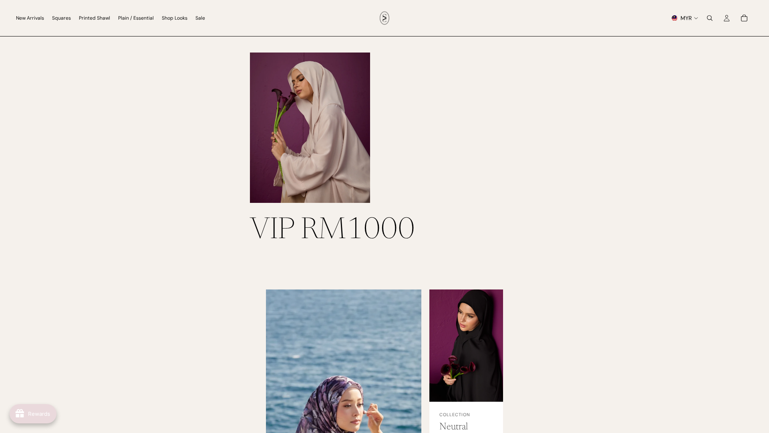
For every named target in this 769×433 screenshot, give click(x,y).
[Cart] (744, 18)
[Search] (710, 18)
